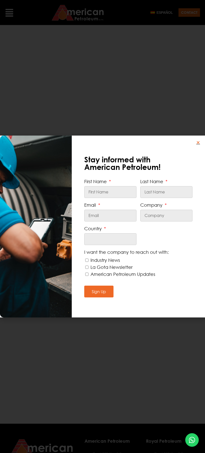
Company (152, 205)
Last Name (152, 181)
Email (90, 205)
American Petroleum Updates (122, 274)
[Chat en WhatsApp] (192, 440)
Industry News (105, 260)
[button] (198, 142)
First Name (96, 181)
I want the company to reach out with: (126, 252)
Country (93, 228)
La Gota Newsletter (111, 267)
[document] (102, 226)
